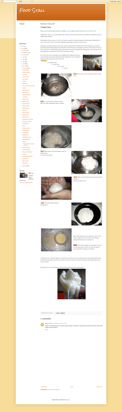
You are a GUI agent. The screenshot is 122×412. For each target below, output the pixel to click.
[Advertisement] (71, 372)
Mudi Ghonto (25, 101)
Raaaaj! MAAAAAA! (27, 156)
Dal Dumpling (26, 139)
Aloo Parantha (26, 147)
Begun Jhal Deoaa (27, 152)
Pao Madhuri (25, 130)
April (24, 63)
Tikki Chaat (25, 117)
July (24, 57)
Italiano (24, 141)
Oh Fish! (24, 74)
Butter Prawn (25, 108)
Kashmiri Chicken (27, 121)
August (24, 55)
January (25, 166)
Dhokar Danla (26, 128)
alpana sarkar (49, 323)
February (25, 68)
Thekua (24, 88)
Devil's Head (25, 112)
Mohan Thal (25, 99)
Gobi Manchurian (26, 137)
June (24, 59)
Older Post (99, 386)
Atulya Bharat (25, 103)
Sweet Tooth (25, 70)
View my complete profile (26, 182)
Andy (31, 173)
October (25, 50)
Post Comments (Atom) (53, 389)
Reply (46, 329)
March (24, 66)
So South (24, 97)
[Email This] (57, 313)
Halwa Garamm (26, 149)
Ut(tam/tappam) (26, 94)
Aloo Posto (25, 79)
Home (71, 386)
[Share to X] (60, 313)
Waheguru (25, 83)
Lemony (24, 154)
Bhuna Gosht (25, 106)
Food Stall (32, 10)
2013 (22, 46)
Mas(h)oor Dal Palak (27, 119)
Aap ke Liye (25, 160)
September (26, 52)
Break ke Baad (26, 72)
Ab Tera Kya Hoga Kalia (28, 86)
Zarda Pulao (25, 114)
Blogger (68, 399)
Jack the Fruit (25, 90)
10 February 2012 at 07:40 (60, 323)
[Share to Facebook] (62, 313)
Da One (24, 81)
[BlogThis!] (58, 313)
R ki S (23, 126)
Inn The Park (25, 92)
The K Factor (25, 77)
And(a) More (25, 123)
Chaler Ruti (25, 158)
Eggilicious (25, 135)
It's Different (25, 132)
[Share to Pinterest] (64, 313)
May (24, 61)
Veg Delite (25, 163)
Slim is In (24, 110)
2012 (22, 48)
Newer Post (44, 386)
